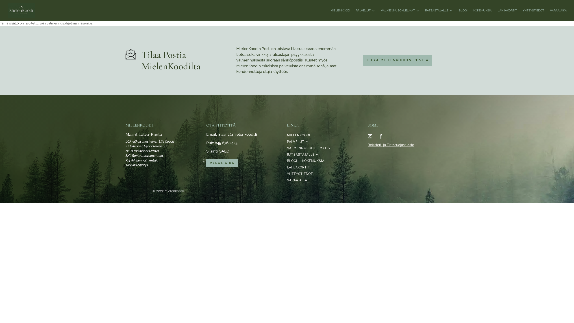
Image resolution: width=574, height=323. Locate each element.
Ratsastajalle (301, 154)
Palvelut (295, 142)
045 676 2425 (226, 143)
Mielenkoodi (298, 135)
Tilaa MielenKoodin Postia (398, 60)
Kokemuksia (313, 161)
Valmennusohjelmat (307, 148)
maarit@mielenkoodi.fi (237, 134)
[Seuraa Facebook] (381, 136)
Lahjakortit (298, 167)
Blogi (292, 161)
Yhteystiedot (300, 174)
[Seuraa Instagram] (370, 136)
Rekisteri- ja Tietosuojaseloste (391, 145)
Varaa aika (222, 163)
